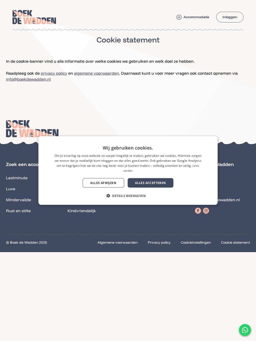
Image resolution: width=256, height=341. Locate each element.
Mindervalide (18, 199)
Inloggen (229, 17)
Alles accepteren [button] (150, 182)
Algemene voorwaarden (118, 242)
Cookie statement (235, 242)
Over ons (203, 177)
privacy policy (54, 73)
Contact (202, 188)
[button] (245, 330)
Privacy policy (159, 242)
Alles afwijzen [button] (103, 182)
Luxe (10, 188)
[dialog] (128, 170)
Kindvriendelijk (82, 210)
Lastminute (17, 177)
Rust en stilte (18, 210)
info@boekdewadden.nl (28, 79)
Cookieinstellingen (196, 242)
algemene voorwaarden (96, 73)
